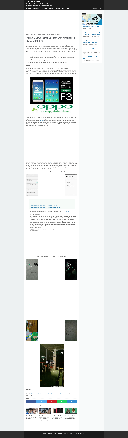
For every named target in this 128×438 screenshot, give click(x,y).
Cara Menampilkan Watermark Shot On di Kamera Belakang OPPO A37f (46, 207)
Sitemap (54, 433)
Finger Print (44, 8)
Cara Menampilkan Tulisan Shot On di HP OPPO (41, 203)
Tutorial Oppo (33, 1)
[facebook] (31, 401)
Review (68, 8)
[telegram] (72, 401)
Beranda (28, 8)
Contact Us (60, 433)
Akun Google (36, 8)
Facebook (57, 8)
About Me (50, 433)
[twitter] (41, 401)
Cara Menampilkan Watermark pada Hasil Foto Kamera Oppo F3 (46, 394)
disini (67, 211)
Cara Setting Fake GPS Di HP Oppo (91, 26)
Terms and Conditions (80, 433)
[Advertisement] (51, 22)
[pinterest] (52, 401)
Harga (63, 8)
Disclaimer (66, 433)
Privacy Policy (72, 433)
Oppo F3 (42, 120)
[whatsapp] (62, 401)
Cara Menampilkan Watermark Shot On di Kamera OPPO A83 (44, 205)
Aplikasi (51, 8)
